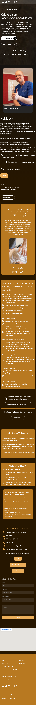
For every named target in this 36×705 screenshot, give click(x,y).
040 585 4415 (6, 679)
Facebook (22, 663)
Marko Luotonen (6, 673)
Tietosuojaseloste (7, 695)
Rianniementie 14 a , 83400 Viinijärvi (12, 670)
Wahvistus (5, 663)
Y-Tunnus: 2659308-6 (8, 666)
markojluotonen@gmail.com (9, 676)
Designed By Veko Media (9, 698)
